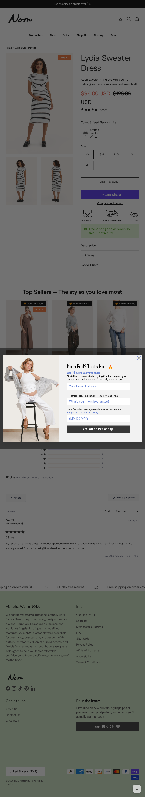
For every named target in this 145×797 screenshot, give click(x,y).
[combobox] (97, 401)
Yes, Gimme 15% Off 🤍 (98, 429)
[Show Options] (127, 401)
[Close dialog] (139, 358)
